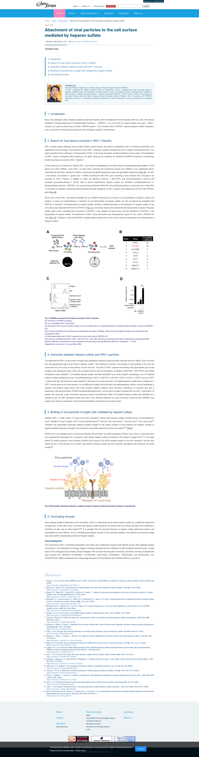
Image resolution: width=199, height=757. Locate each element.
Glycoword (124, 13)
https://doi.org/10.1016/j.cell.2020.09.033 (61, 673)
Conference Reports (93, 721)
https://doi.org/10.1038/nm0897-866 (60, 633)
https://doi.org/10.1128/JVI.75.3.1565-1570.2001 (64, 640)
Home (75, 6)
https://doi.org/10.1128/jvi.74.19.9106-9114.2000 (64, 663)
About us (138, 13)
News (88, 715)
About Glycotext (62, 726)
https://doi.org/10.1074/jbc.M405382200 (61, 689)
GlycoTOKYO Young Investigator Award (100, 718)
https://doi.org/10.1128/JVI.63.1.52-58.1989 (62, 590)
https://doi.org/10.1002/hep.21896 (59, 629)
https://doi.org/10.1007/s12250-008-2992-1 (62, 668)
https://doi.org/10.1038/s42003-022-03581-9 (63, 585)
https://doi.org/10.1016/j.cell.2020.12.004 (61, 645)
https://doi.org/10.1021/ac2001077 (59, 696)
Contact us (86, 6)
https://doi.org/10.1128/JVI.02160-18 (60, 652)
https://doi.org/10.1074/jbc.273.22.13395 (61, 679)
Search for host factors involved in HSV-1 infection (73, 62)
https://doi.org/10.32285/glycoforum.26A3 (84, 41)
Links (88, 729)
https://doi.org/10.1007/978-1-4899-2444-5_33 (63, 597)
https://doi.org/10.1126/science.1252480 (61, 656)
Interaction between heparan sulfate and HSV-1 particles (76, 66)
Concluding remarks (59, 74)
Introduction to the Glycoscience (98, 726)
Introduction (55, 58)
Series (60, 13)
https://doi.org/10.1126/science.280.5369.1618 (63, 603)
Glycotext (108, 13)
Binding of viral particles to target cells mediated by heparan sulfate (81, 70)
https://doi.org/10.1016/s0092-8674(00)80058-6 (64, 615)
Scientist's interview (93, 724)
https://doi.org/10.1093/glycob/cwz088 (60, 684)
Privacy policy (99, 6)
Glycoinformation (89, 13)
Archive (71, 13)
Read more (80, 750)
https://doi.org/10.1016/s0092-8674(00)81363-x (64, 610)
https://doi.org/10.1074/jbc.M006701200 (61, 622)
